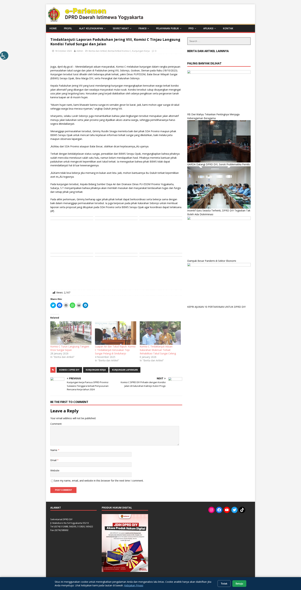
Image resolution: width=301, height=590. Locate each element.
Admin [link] (79, 50)
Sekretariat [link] (121, 28)
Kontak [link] (228, 28)
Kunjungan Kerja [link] (141, 50)
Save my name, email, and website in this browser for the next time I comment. (99, 480)
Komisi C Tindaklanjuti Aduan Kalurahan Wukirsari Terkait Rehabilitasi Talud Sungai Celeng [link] (158, 350)
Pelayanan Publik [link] (167, 28)
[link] (4, 55)
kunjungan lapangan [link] (125, 369)
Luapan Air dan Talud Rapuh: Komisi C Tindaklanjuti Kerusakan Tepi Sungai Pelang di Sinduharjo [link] (115, 350)
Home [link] (53, 28)
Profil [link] (68, 28)
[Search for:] (219, 41)
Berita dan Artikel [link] (98, 50)
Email (53, 460)
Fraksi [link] (142, 28)
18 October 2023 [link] (63, 50)
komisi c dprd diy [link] (69, 369)
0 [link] (155, 50)
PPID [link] (191, 28)
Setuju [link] (239, 583)
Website (54, 470)
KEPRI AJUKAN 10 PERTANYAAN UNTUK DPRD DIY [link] (216, 306)
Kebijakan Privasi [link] (133, 585)
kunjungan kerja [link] (96, 369)
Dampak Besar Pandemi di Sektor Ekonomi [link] (211, 260)
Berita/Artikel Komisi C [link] (119, 50)
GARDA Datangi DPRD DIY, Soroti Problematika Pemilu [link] (218, 164)
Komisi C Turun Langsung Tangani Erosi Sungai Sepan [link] (69, 348)
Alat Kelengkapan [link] (91, 28)
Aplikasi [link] (208, 28)
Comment (56, 423)
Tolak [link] (224, 583)
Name (54, 450)
